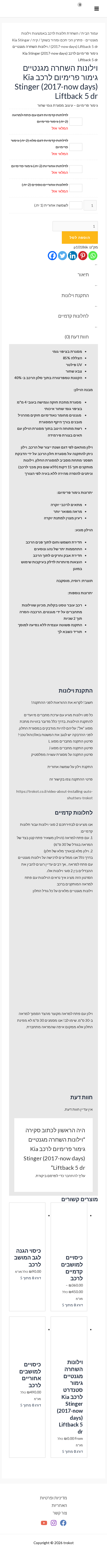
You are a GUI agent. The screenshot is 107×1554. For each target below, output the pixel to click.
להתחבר (71, 1175)
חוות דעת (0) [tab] (77, 337)
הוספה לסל (80, 237)
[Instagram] (53, 1523)
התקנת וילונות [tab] (75, 295)
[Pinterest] (82, 255)
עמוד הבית (89, 33)
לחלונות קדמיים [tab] (73, 316)
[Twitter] (62, 255)
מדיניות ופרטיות (53, 1497)
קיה (35, 40)
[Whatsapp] (92, 255)
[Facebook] (52, 255)
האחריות (59, 1505)
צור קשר (60, 1513)
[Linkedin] (72, 255)
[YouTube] (44, 1523)
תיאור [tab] (83, 274)
